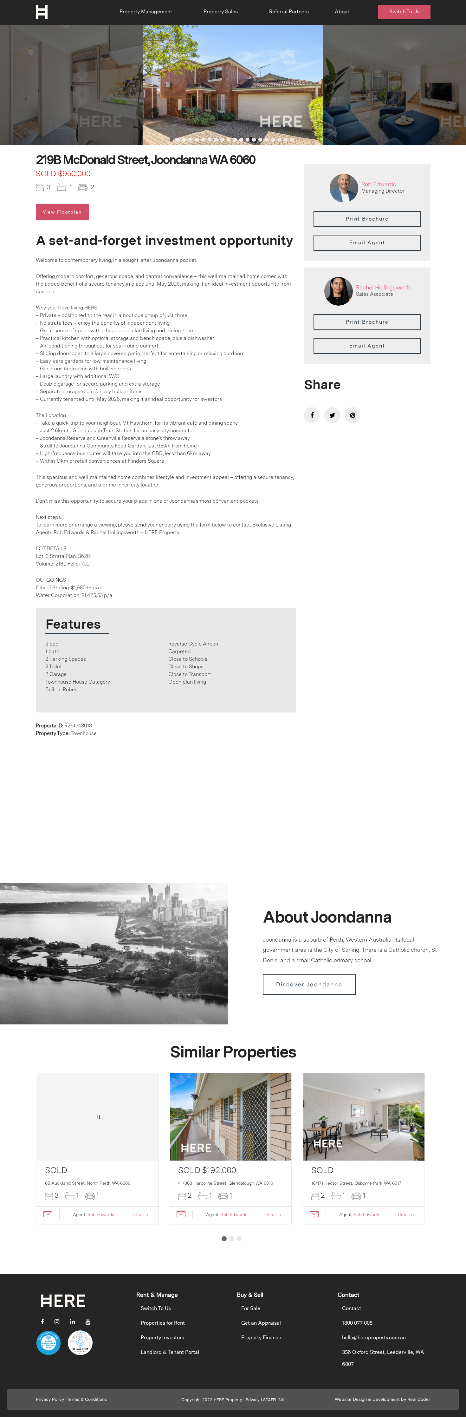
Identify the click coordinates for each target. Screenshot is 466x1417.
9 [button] (222, 140)
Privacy (253, 1399)
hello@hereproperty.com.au (374, 1337)
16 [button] (267, 140)
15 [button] (260, 140)
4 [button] (190, 140)
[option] (233, 85)
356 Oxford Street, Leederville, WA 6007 (383, 1358)
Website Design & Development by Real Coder (382, 1399)
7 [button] (209, 140)
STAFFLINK (274, 1399)
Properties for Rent (163, 1323)
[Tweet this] (332, 415)
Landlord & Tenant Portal (170, 1352)
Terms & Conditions (87, 1399)
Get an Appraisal (261, 1323)
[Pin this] (352, 415)
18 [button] (279, 140)
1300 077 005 (357, 1323)
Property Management (146, 12)
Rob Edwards (378, 184)
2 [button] (178, 140)
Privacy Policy (50, 1399)
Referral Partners (289, 12)
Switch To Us (404, 12)
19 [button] (286, 140)
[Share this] (312, 415)
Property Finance (261, 1337)
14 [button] (254, 140)
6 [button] (203, 140)
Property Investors (162, 1337)
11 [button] (235, 140)
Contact (351, 1308)
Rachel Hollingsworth (383, 287)
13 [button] (247, 140)
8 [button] (216, 140)
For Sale (250, 1308)
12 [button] (241, 140)
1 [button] (171, 140)
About (342, 12)
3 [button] (184, 140)
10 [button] (228, 140)
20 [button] (292, 140)
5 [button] (197, 140)
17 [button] (273, 140)
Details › (140, 1214)
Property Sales (221, 12)
